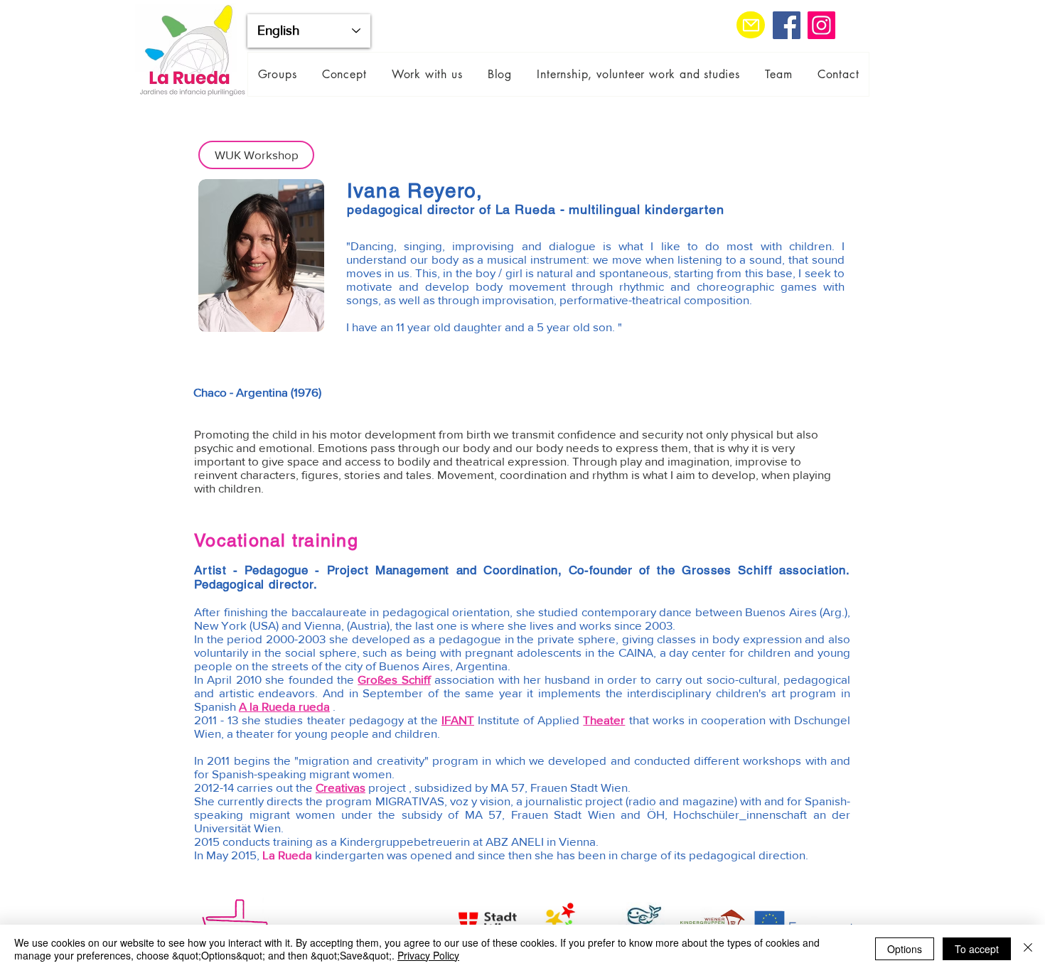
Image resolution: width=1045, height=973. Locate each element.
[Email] (750, 24)
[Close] (1027, 949)
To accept (977, 949)
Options (904, 949)
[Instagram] (821, 25)
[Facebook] (786, 25)
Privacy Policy (428, 955)
